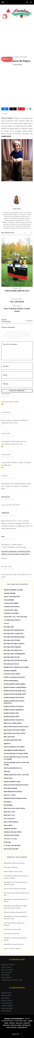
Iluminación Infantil (7, 1008)
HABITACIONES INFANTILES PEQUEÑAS (14, 702)
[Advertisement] (17, 36)
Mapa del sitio (26, 1025)
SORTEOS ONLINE (10, 829)
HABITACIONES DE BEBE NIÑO (15, 694)
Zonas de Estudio (6, 972)
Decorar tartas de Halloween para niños (15, 888)
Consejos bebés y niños (11, 610)
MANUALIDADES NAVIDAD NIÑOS (16, 753)
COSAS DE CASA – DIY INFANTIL (15, 617)
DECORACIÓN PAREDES (12, 647)
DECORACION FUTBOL (12, 640)
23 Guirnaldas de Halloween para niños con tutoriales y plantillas (16, 877)
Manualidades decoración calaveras (14, 944)
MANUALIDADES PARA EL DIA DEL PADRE (16, 763)
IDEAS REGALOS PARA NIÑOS (14, 733)
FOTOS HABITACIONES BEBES (14, 684)
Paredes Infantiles (6, 977)
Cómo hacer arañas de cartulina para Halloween (14, 924)
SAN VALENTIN (9, 818)
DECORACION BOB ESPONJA (14, 630)
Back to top (15, 1034)
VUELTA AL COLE (10, 839)
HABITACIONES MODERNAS (14, 710)
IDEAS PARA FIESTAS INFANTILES (16, 726)
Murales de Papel (6, 995)
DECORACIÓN (9, 627)
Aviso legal (19, 1023)
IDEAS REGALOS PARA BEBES (14, 730)
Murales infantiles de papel (12, 781)
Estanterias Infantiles (10, 670)
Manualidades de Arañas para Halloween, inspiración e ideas (16, 883)
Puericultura (8, 802)
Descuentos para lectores (11, 664)
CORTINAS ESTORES (11, 613)
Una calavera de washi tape (11, 933)
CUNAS (6, 623)
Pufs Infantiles (8, 805)
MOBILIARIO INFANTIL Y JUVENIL (16, 775)
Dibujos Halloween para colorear (13, 871)
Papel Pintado (5, 998)
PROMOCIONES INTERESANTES (15, 798)
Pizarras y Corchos (10, 795)
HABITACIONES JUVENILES (14, 706)
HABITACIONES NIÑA (11, 713)
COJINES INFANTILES (11, 606)
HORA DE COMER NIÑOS (12, 723)
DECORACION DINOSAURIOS (14, 637)
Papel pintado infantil (10, 788)
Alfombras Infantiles (7, 1006)
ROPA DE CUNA (9, 815)
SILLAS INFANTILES (11, 822)
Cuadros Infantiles (6, 1003)
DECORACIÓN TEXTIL (12, 657)
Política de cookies (15, 1025)
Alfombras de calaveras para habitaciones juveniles (15, 939)
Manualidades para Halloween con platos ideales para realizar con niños (15, 907)
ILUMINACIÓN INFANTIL (13, 740)
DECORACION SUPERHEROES (14, 654)
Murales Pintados (6, 993)
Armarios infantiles (10, 593)
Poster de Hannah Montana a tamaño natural (17, 308)
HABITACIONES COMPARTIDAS (15, 687)
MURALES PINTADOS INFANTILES (16, 785)
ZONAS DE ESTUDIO (11, 849)
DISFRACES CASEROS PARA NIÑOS (17, 57)
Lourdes (4, 476)
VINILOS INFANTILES (11, 835)
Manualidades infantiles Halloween (14, 750)
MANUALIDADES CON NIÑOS (14, 747)
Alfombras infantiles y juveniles (13, 590)
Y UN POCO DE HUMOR (12, 845)
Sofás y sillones (8, 825)
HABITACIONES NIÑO (11, 716)
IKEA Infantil (5, 975)
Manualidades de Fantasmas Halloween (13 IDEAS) (16, 900)
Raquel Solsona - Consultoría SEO (17, 1027)
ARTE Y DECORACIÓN (12, 596)
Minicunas (7, 771)
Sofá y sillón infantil (17, 300)
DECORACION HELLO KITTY (14, 643)
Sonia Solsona (18, 64)
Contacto (12, 1023)
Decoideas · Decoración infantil (13, 1018)
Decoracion (5, 394)
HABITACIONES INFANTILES (14, 697)
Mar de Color (6, 566)
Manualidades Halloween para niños (14, 863)
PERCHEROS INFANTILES (13, 791)
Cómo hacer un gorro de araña (12, 929)
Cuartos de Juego (6, 967)
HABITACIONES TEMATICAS (14, 720)
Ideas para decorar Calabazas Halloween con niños (16, 894)
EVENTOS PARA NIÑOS (12, 674)
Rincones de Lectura (7, 970)
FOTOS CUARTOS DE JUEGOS (14, 677)
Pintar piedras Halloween (11, 867)
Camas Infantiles (9, 600)
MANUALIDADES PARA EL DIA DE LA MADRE (16, 758)
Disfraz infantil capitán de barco (17, 291)
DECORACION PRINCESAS (13, 650)
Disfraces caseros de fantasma (12, 948)
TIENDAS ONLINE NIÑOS (12, 832)
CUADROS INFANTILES (12, 620)
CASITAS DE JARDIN (11, 603)
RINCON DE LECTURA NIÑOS (14, 808)
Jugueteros (7, 743)
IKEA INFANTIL (9, 737)
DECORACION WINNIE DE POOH (15, 660)
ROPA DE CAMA (9, 812)
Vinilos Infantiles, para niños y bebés (11, 980)
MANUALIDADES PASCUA (13, 768)
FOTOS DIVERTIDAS (11, 681)
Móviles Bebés (8, 778)
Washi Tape (7, 842)
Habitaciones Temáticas (8, 964)
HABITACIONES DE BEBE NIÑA (15, 691)
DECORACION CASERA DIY (13, 633)
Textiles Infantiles (6, 1011)
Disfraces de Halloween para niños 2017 (15, 912)
